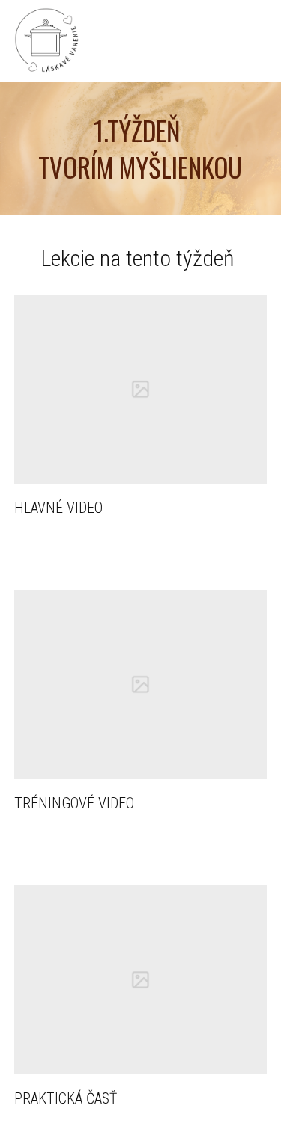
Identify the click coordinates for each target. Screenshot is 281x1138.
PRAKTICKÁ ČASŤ (65, 1098)
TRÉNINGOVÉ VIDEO (74, 803)
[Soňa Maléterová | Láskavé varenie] (46, 41)
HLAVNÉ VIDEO (58, 508)
